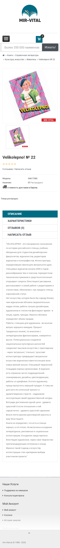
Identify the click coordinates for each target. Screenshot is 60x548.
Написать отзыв (22, 169)
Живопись (31, 59)
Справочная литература (26, 55)
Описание (15, 214)
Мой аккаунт (10, 510)
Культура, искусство (14, 59)
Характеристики (20, 220)
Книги (10, 55)
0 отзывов (7, 169)
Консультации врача (14, 495)
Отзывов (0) (16, 228)
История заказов (12, 520)
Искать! (50, 47)
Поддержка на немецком (16, 490)
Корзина (8, 515)
